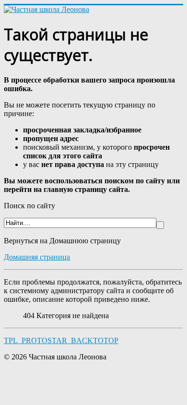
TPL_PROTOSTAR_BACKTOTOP (61, 340)
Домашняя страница (37, 257)
